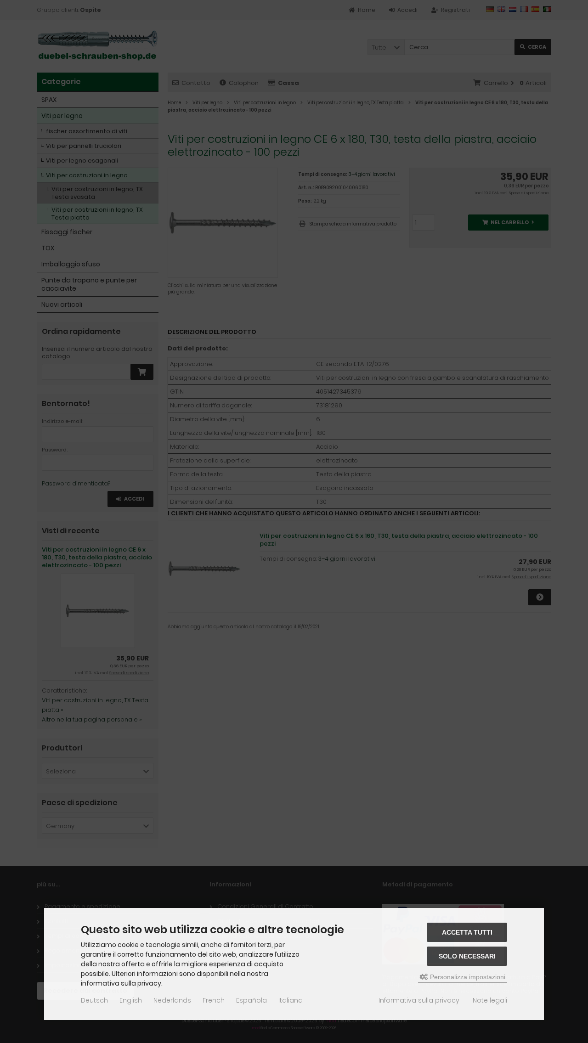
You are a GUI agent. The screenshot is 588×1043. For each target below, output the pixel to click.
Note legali (490, 1000)
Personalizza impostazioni (466, 977)
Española (251, 1000)
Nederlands (172, 1000)
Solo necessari (467, 956)
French (214, 1000)
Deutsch (94, 1000)
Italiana (290, 1000)
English (130, 1000)
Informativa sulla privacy (419, 1000)
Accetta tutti (467, 932)
